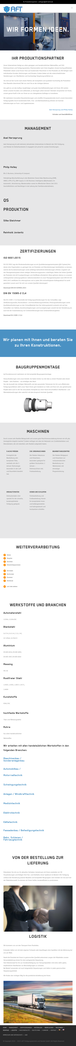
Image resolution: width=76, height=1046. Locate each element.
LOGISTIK (14, 1030)
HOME (5, 1027)
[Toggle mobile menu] (72, 8)
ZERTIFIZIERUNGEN (26, 1027)
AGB (26, 1035)
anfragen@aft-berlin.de (46, 2)
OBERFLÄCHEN (48, 1027)
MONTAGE (6, 1030)
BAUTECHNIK (36, 1030)
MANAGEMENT (13, 1027)
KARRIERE (45, 1030)
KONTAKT (54, 1030)
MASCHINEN (59, 1027)
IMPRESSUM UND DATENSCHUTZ (13, 1035)
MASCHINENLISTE (24, 1030)
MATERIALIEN (38, 1027)
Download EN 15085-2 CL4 (12, 315)
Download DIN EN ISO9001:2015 (14, 288)
